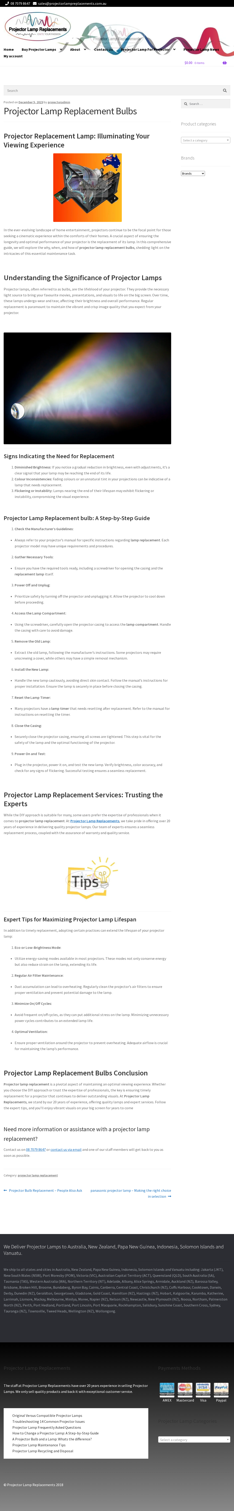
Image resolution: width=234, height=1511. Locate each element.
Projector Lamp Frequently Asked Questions (46, 1427)
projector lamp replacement (38, 1175)
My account (13, 56)
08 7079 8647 (20, 3)
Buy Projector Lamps (39, 49)
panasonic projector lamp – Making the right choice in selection (130, 1193)
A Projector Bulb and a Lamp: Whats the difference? (52, 1439)
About (75, 49)
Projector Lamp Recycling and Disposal (42, 1451)
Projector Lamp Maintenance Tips (39, 1445)
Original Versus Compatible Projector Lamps (47, 1415)
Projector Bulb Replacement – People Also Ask (45, 1191)
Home (9, 49)
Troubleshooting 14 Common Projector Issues (48, 1421)
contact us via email (66, 1149)
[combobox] (205, 140)
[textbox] (205, 140)
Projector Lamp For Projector (145, 49)
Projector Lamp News (201, 49)
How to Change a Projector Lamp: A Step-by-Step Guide (55, 1433)
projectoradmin (59, 102)
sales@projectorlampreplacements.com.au (72, 3)
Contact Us (103, 49)
